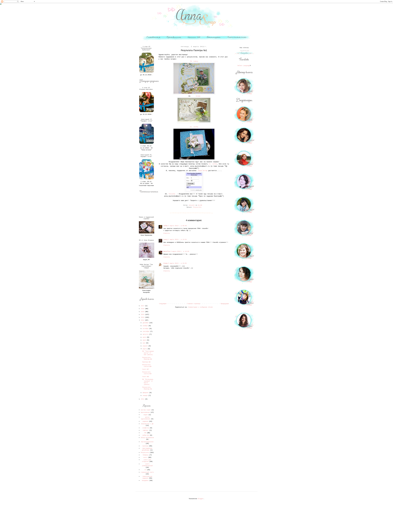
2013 (143, 317)
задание (145, 421)
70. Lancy (194, 61)
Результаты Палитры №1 (147, 388)
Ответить (166, 233)
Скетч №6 (145, 376)
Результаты (197, 207)
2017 (143, 306)
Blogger (200, 498)
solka (165, 226)
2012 (143, 320)
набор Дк (145, 435)
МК (145, 433)
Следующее (162, 303)
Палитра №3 (146, 362)
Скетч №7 (145, 369)
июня (145, 340)
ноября (145, 326)
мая (144, 343)
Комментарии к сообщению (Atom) (200, 307)
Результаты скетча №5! (147, 373)
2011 (143, 399)
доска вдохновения (145, 418)
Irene (197, 96)
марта (145, 349)
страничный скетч (147, 472)
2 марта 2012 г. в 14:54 (177, 239)
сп (145, 470)
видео (146, 415)
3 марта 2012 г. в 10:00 (180, 251)
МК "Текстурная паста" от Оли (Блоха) (148, 353)
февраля (146, 392)
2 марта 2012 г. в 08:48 (177, 226)
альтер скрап (146, 410)
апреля (145, 346)
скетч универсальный (147, 464)
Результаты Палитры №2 (147, 358)
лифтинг (146, 430)
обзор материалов (147, 437)
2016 (143, 308)
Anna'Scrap (202, 171)
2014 (143, 314)
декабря (146, 323)
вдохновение (145, 412)
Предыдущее (225, 303)
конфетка (145, 428)
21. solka (194, 127)
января (145, 395)
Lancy (165, 239)
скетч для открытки (146, 460)
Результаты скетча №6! (147, 365)
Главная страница (193, 303)
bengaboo (145, 480)
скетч (145, 457)
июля (145, 337)
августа (146, 334)
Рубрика (146, 455)
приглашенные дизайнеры (147, 449)
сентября (146, 331)
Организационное (147, 442)
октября (146, 328)
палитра (145, 446)
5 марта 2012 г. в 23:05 (177, 263)
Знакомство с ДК (147, 424)
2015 (143, 311)
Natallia (166, 251)
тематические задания (147, 477)
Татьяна (172, 194)
